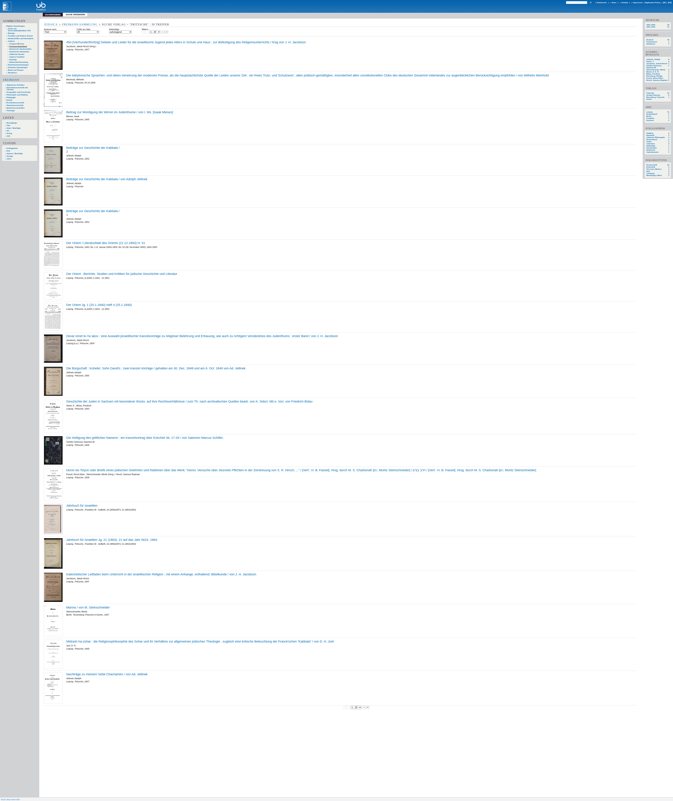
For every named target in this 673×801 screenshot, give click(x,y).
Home (614, 3)
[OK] (591, 2)
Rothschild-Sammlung (18, 62)
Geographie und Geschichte (18, 92)
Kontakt (624, 3)
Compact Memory (16, 44)
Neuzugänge (11, 123)
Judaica (11, 41)
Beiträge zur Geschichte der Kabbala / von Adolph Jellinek (106, 179)
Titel (8, 125)
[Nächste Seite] (163, 32)
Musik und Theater (16, 70)
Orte (8, 151)
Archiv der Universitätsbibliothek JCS (19, 30)
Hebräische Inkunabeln (19, 52)
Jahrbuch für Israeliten (81, 505)
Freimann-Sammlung (18, 46)
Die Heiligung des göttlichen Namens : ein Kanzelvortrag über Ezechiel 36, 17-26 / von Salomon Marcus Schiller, (144, 438)
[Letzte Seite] (166, 32)
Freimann (11, 79)
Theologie (10, 110)
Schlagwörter (12, 148)
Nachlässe (12, 73)
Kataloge (13, 59)
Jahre (8, 159)
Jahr (8, 136)
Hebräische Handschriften (20, 49)
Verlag (9, 133)
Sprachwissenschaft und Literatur (17, 88)
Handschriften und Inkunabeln (20, 38)
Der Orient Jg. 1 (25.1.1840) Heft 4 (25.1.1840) (99, 305)
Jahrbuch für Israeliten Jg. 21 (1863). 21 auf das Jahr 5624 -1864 (111, 540)
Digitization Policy (652, 3)
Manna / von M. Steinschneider (88, 607)
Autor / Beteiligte (13, 128)
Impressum (638, 3)
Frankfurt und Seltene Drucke (20, 36)
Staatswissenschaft (14, 105)
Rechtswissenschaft (15, 103)
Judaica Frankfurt (16, 57)
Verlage (9, 156)
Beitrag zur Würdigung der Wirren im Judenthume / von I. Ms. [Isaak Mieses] (119, 112)
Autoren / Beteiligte (14, 153)
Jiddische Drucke (16, 54)
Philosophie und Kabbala (17, 95)
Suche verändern (75, 14)
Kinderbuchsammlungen (18, 65)
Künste (9, 100)
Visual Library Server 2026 (10, 799)
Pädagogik (11, 97)
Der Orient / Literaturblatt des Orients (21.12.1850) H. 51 (105, 243)
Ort (7, 131)
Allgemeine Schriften (15, 85)
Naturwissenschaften (15, 108)
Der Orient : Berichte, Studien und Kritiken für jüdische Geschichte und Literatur (121, 274)
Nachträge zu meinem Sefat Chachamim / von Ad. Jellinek (107, 674)
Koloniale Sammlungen (18, 67)
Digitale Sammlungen (15, 26)
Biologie (11, 33)
